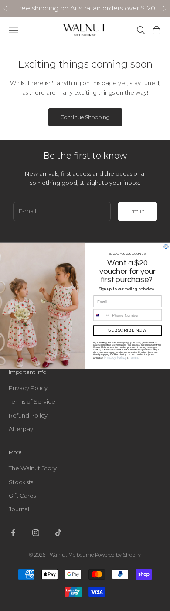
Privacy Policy (115, 358)
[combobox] (102, 315)
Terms (134, 358)
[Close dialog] (166, 246)
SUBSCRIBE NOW (127, 330)
